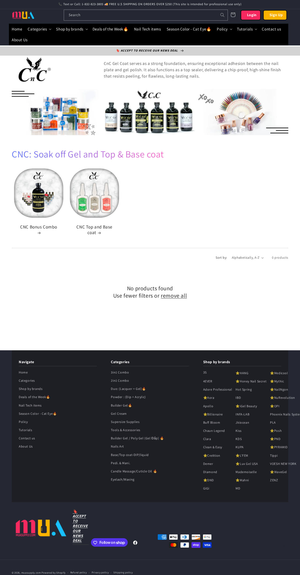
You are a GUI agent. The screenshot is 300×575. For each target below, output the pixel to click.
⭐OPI (274, 406)
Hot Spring (244, 390)
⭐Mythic (277, 381)
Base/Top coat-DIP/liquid (130, 455)
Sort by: (221, 257)
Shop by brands (30, 389)
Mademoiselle (246, 472)
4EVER (207, 381)
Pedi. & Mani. (120, 463)
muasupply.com (31, 572)
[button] (39, 29)
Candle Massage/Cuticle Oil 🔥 (134, 471)
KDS (239, 439)
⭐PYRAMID (279, 447)
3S (205, 372)
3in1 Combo (120, 372)
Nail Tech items (30, 405)
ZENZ (274, 480)
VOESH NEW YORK (283, 464)
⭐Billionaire (213, 414)
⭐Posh (276, 431)
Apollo (208, 406)
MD (238, 488)
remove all (174, 295)
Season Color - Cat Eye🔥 (38, 413)
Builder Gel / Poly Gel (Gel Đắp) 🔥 (137, 438)
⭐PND (275, 439)
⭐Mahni (242, 480)
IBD (238, 398)
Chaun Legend (214, 431)
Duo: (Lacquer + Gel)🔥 (128, 389)
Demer (208, 464)
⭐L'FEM (242, 455)
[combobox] (146, 15)
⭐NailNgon (279, 390)
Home (23, 372)
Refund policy (78, 572)
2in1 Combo (120, 380)
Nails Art (117, 446)
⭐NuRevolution (282, 398)
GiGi (206, 488)
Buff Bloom (211, 422)
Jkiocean (242, 422)
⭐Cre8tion (211, 455)
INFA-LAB (242, 414)
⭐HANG (242, 373)
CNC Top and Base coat (94, 229)
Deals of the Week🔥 (34, 397)
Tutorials (25, 430)
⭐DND (208, 480)
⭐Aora (208, 398)
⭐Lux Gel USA (247, 464)
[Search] (222, 15)
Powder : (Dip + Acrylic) (128, 397)
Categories (27, 380)
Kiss (238, 431)
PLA (273, 422)
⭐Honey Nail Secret (251, 381)
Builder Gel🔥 (121, 405)
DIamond (210, 472)
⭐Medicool (279, 373)
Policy (23, 422)
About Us (26, 446)
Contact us (27, 438)
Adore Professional (217, 390)
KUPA (240, 447)
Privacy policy (100, 572)
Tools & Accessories (125, 430)
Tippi (274, 455)
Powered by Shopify (53, 572)
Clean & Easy (212, 447)
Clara (207, 439)
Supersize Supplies (125, 422)
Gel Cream (119, 413)
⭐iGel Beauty (246, 406)
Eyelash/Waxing (122, 480)
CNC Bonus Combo (38, 227)
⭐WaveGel (278, 472)
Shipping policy (123, 572)
